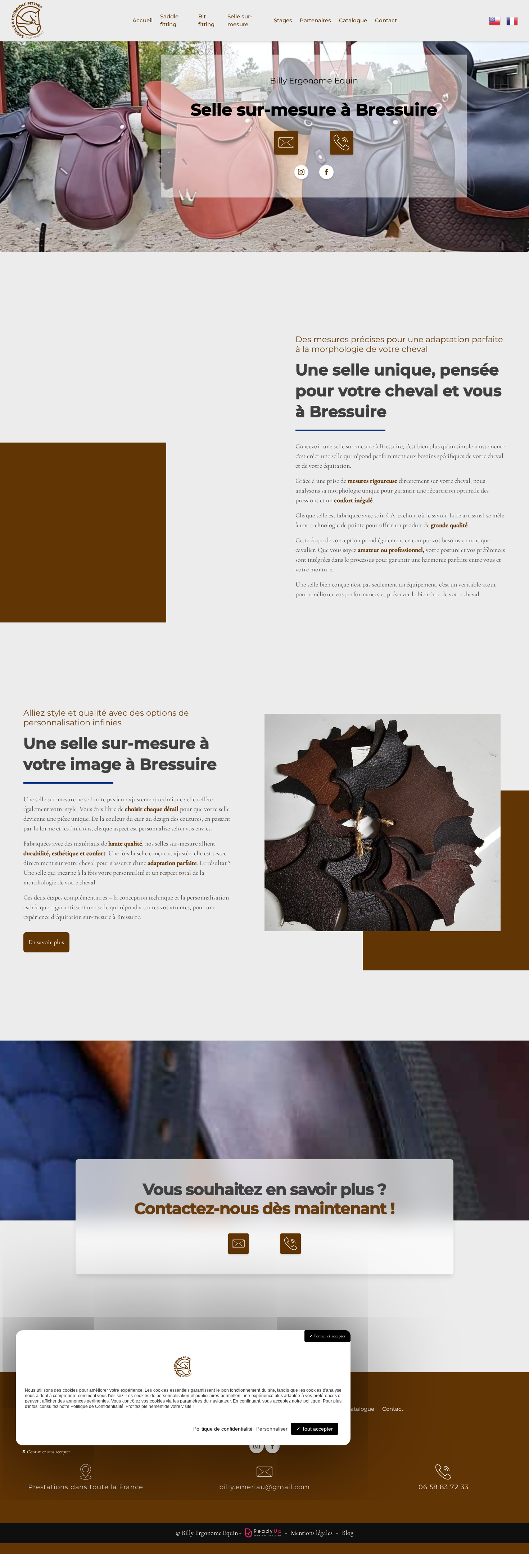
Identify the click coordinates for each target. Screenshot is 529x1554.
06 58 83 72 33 (444, 1487)
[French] (512, 20)
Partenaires (315, 20)
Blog (347, 1533)
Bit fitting (206, 20)
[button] (286, 143)
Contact (386, 20)
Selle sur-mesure (239, 20)
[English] (495, 20)
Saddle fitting (169, 20)
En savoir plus (46, 942)
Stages (283, 20)
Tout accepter (316, 1429)
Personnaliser (272, 1429)
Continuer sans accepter (48, 1452)
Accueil (142, 20)
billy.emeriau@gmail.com (264, 1487)
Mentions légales (312, 1533)
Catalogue (353, 20)
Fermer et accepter (329, 1335)
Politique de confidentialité (223, 1429)
